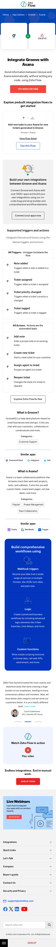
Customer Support (28, 442)
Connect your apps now (28, 215)
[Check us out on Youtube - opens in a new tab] (24, 909)
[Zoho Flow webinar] (28, 812)
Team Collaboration (28, 511)
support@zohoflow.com (20, 901)
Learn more (29, 706)
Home (6, 14)
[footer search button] (49, 925)
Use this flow (28, 145)
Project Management (33, 504)
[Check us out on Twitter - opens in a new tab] (11, 909)
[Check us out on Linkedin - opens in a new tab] (17, 909)
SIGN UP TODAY (28, 781)
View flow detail (28, 138)
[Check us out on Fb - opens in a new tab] (5, 909)
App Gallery (18, 14)
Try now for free (28, 89)
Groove (31, 14)
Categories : (27, 436)
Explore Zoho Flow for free (28, 399)
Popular (16, 504)
